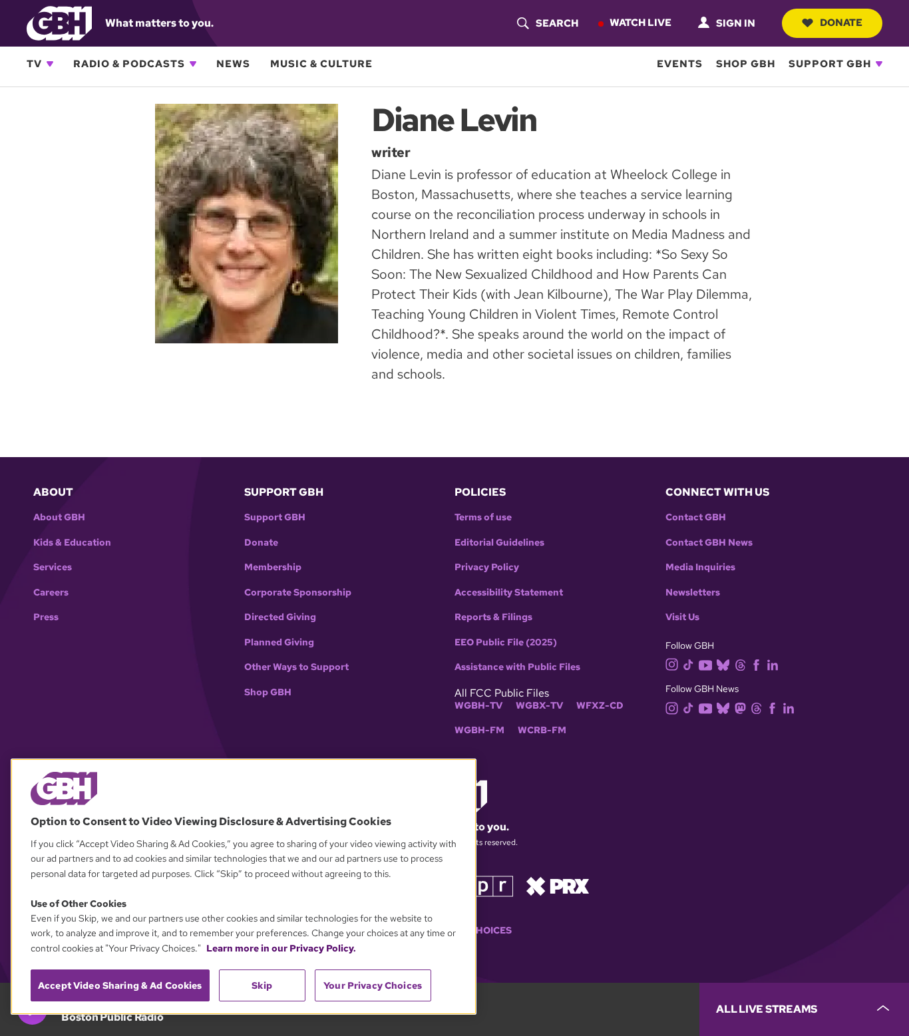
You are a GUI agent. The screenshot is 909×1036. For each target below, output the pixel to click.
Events (680, 64)
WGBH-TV (478, 705)
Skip (262, 985)
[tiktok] (688, 664)
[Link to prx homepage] (557, 885)
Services (52, 567)
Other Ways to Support (296, 667)
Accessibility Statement (508, 592)
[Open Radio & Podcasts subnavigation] (193, 64)
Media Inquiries (700, 567)
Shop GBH (745, 64)
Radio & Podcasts (129, 64)
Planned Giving (279, 642)
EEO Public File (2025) (505, 642)
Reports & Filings (493, 617)
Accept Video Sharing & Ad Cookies (120, 985)
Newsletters (692, 592)
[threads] (740, 664)
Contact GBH (695, 517)
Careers (51, 592)
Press (46, 617)
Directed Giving (280, 617)
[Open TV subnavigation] (50, 64)
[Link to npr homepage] (483, 885)
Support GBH (830, 64)
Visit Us (682, 617)
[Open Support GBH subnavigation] (879, 64)
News (233, 64)
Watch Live (640, 22)
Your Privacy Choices (372, 985)
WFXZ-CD (600, 705)
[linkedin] (773, 664)
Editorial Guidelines (499, 542)
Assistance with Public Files (517, 667)
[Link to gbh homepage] (59, 22)
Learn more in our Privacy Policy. (281, 948)
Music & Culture (321, 64)
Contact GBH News (709, 542)
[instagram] (672, 664)
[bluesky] (723, 664)
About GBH (59, 517)
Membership (272, 567)
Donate (841, 22)
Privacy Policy (486, 567)
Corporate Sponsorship (297, 592)
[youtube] (705, 664)
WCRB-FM (542, 730)
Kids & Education (72, 542)
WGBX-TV (539, 705)
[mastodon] (740, 708)
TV (34, 64)
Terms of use (483, 517)
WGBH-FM (479, 730)
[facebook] (756, 664)
